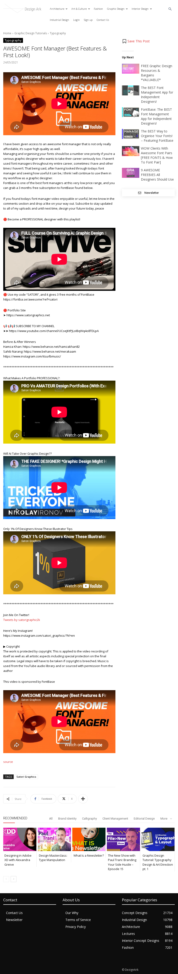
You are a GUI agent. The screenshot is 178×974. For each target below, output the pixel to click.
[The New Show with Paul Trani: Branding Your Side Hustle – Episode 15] (123, 839)
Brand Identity (67, 818)
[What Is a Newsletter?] (88, 839)
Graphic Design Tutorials (30, 33)
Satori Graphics (26, 776)
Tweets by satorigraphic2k (21, 620)
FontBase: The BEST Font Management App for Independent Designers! (156, 116)
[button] (170, 9)
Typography (58, 33)
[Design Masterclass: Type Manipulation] (54, 839)
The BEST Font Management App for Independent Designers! (157, 94)
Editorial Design (144, 818)
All (51, 818)
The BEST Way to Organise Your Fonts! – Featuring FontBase (157, 136)
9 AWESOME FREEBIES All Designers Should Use (157, 175)
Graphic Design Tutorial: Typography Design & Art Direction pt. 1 (158, 862)
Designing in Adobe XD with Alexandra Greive (18, 860)
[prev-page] (6, 879)
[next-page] (13, 879)
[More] (83, 798)
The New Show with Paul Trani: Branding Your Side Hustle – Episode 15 (122, 862)
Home (7, 33)
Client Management (115, 818)
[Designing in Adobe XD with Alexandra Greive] (19, 839)
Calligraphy (89, 818)
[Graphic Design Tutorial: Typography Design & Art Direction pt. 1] (158, 839)
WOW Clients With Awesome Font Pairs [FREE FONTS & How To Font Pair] (157, 155)
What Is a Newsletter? (88, 855)
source (8, 762)
